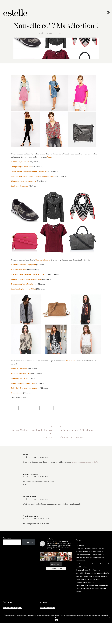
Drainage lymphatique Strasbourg (88, 570)
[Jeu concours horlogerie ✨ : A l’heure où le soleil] (46, 558)
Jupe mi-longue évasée (20, 162)
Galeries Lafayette (42, 260)
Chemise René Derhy (19, 378)
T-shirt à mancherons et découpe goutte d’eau (29, 171)
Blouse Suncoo (17, 393)
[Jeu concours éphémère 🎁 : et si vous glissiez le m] (66, 558)
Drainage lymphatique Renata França (89, 551)
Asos (49, 157)
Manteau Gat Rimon (19, 369)
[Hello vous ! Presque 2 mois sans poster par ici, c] (54, 554)
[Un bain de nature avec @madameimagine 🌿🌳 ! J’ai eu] (58, 554)
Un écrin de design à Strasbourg (77, 430)
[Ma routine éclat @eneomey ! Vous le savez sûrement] (62, 558)
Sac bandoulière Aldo (19, 186)
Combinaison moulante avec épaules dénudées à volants (33, 176)
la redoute (45, 408)
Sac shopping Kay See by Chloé (23, 289)
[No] (109, 618)
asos (14, 408)
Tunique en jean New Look (21, 166)
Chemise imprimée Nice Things (23, 383)
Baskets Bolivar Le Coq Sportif (23, 265)
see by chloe (60, 408)
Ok (57, 620)
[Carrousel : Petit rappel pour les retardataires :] (70, 558)
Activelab (79, 573)
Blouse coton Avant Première (22, 284)
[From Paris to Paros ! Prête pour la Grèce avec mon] (46, 554)
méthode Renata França (98, 564)
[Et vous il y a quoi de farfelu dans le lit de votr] (50, 554)
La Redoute (70, 361)
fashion (48, 437)
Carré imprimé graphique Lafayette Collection (29, 274)
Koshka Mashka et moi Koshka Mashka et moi (32, 432)
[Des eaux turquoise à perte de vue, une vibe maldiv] (42, 558)
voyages (79, 437)
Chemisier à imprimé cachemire (23, 181)
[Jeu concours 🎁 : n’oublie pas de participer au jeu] (70, 554)
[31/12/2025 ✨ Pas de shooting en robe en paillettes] (54, 558)
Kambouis (80, 548)
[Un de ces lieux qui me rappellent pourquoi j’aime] (58, 558)
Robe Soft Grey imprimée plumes (24, 388)
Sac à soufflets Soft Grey (21, 373)
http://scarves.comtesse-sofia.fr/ (85, 462)
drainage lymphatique (94, 558)
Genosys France (82, 585)
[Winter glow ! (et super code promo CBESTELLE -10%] (66, 554)
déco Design (67, 437)
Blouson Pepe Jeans (19, 269)
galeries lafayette (29, 408)
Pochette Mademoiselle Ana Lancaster (26, 279)
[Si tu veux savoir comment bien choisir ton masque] (42, 554)
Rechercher (7, 538)
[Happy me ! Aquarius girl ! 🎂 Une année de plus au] (62, 554)
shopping (63, 33)
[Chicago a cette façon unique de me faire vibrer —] (50, 558)
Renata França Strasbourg (85, 582)
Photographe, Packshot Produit (88, 579)
